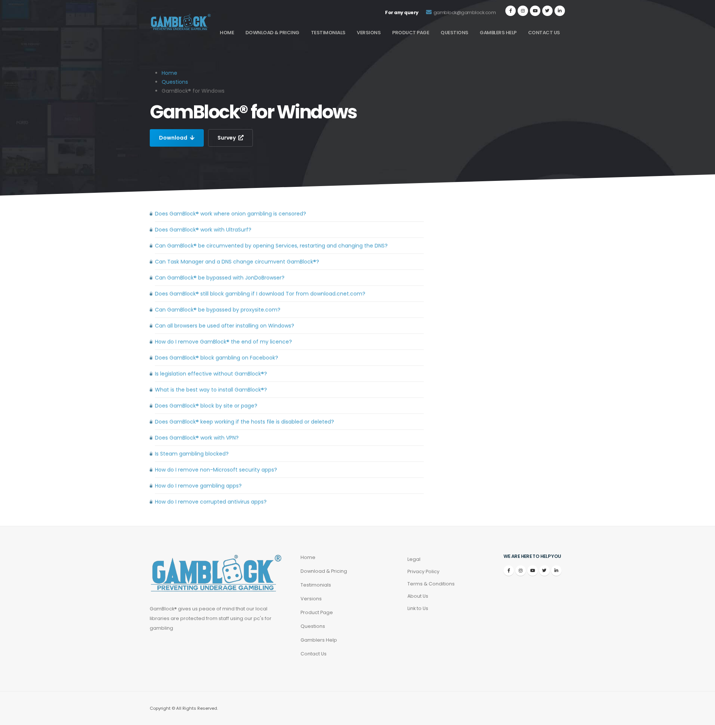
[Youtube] (535, 11)
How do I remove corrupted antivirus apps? (211, 501)
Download (173, 137)
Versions (369, 32)
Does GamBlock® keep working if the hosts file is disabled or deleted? (244, 421)
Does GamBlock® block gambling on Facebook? (216, 357)
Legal (413, 559)
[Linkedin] (559, 11)
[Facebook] (510, 11)
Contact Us (544, 32)
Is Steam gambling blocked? (192, 453)
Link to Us (417, 608)
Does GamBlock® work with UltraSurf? (203, 229)
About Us (417, 596)
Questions (454, 32)
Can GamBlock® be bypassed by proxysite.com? (217, 309)
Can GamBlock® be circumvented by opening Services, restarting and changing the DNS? (271, 245)
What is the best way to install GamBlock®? (211, 389)
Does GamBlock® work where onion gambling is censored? (230, 213)
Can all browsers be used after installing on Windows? (224, 325)
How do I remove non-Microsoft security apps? (216, 469)
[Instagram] (523, 11)
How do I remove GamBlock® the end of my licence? (223, 341)
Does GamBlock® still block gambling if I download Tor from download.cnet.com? (260, 293)
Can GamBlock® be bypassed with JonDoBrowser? (220, 277)
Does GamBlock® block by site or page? (206, 405)
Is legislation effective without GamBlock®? (211, 373)
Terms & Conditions (431, 584)
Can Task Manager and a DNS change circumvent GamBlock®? (237, 261)
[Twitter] (547, 11)
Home (227, 32)
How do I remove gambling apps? (198, 485)
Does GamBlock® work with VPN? (197, 437)
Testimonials (328, 32)
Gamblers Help (498, 32)
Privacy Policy (423, 571)
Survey (227, 137)
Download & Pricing (272, 32)
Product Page (410, 32)
